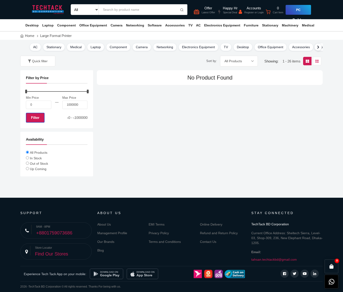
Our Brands (105, 242)
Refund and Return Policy (219, 233)
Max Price (69, 97)
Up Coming (38, 169)
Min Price (32, 97)
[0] (331, 266)
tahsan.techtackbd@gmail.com (274, 259)
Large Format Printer (56, 36)
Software (155, 25)
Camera (116, 25)
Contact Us (208, 242)
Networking (135, 25)
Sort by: (211, 61)
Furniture (251, 25)
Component (66, 25)
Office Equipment (93, 25)
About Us (104, 224)
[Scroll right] (318, 47)
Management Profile (112, 233)
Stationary (270, 25)
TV (190, 25)
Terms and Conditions (165, 242)
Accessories (175, 25)
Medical (308, 25)
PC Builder (298, 11)
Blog (100, 250)
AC (198, 25)
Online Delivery (211, 224)
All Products (38, 152)
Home (29, 36)
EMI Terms (156, 224)
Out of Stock (39, 163)
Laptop (48, 25)
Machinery (290, 25)
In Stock (36, 158)
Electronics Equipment (222, 25)
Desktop (32, 25)
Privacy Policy (159, 233)
